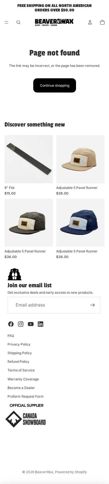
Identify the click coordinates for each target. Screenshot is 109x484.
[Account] (90, 22)
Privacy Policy (19, 344)
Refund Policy (18, 361)
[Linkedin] (40, 324)
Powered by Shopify (71, 472)
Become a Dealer (21, 388)
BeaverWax (44, 472)
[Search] (18, 22)
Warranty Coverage (23, 379)
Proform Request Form (26, 396)
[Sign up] (92, 305)
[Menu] (6, 22)
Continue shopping (54, 85)
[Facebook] (11, 324)
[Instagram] (20, 324)
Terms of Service (21, 370)
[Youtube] (30, 324)
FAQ (11, 336)
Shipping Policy (20, 353)
